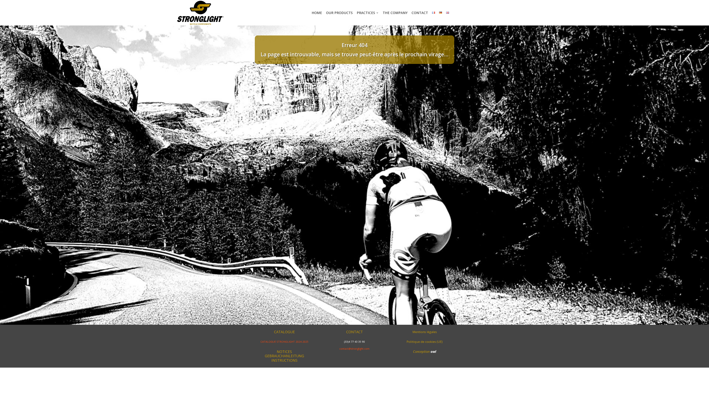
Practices (366, 13)
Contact (420, 13)
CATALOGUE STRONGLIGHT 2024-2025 (284, 341)
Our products (339, 13)
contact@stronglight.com (354, 348)
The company (395, 13)
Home (317, 13)
